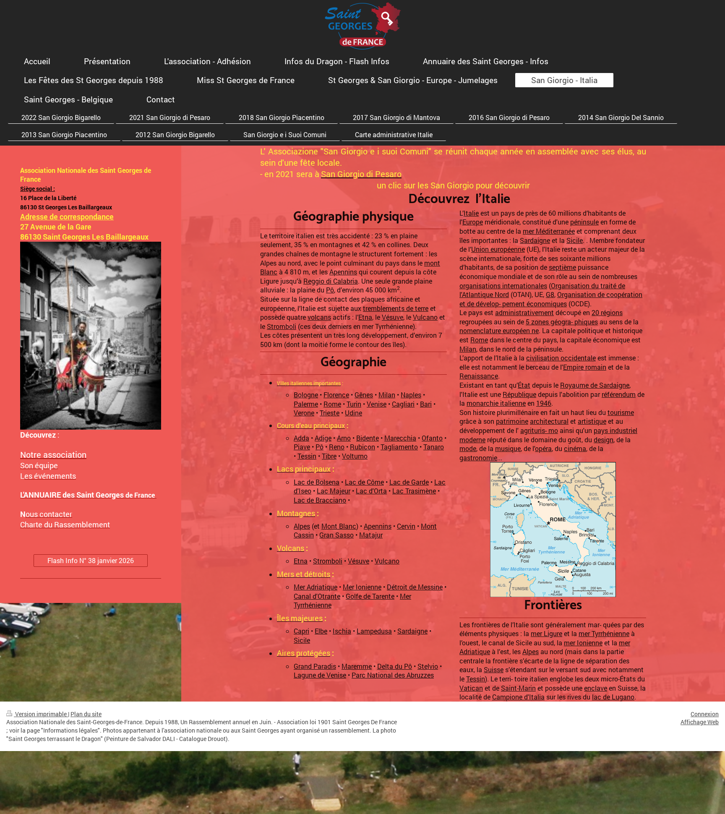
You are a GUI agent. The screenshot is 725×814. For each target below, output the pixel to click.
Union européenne (498, 249)
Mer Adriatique (315, 586)
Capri (301, 630)
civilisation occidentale (561, 357)
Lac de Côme (364, 481)
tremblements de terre (395, 308)
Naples (411, 394)
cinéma (575, 448)
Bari (426, 403)
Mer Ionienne (362, 586)
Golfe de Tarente (370, 596)
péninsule (584, 221)
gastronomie (478, 457)
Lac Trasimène (414, 490)
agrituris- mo (539, 430)
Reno (336, 446)
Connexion (705, 714)
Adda (301, 437)
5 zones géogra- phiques (562, 321)
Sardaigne (412, 630)
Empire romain (584, 367)
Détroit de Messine (415, 586)
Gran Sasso (336, 534)
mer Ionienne (583, 642)
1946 (543, 403)
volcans (319, 317)
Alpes (302, 526)
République (519, 394)
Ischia (342, 630)
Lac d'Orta (371, 490)
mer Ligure (546, 633)
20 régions (607, 312)
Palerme (306, 403)
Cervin (406, 526)
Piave (302, 446)
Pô (330, 289)
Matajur (371, 534)
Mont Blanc (338, 526)
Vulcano (425, 317)
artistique (592, 421)
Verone (304, 412)
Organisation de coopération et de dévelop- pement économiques (550, 299)
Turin (354, 403)
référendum (619, 394)
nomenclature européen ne (499, 330)
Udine (353, 412)
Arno (344, 437)
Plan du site (86, 714)
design (603, 439)
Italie (471, 213)
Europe (472, 221)
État (524, 385)
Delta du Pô (394, 666)
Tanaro (433, 446)
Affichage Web (700, 722)
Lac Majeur (333, 490)
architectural (549, 421)
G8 (550, 294)
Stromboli (281, 326)
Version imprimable (41, 714)
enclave (595, 688)
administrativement (524, 312)
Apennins (343, 271)
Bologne (306, 394)
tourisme (621, 412)
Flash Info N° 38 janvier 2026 (90, 560)
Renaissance (478, 375)
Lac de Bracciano (320, 500)
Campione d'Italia (518, 696)
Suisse (493, 669)
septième (562, 267)
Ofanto (432, 437)
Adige (323, 437)
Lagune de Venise (320, 675)
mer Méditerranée (549, 231)
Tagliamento (399, 446)
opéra (543, 448)
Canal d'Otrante (317, 596)
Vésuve (392, 317)
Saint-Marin (518, 688)
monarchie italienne (496, 403)
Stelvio (427, 666)
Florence (336, 394)
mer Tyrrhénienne (604, 633)
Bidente (367, 437)
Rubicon (362, 446)
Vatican (471, 688)
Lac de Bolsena (316, 481)
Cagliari (403, 403)
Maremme (357, 666)
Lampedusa (374, 630)
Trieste (329, 412)
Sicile (302, 640)
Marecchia (400, 437)
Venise (376, 403)
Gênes (364, 394)
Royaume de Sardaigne (594, 385)
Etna (365, 317)
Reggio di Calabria (330, 281)
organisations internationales (503, 285)
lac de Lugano (613, 696)
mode (467, 448)
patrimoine (512, 421)
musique (508, 448)
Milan (386, 394)
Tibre (329, 455)
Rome (332, 403)
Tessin (306, 455)
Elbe (321, 630)
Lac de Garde (409, 481)
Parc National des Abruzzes (393, 675)
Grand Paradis (315, 666)
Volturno (355, 455)
